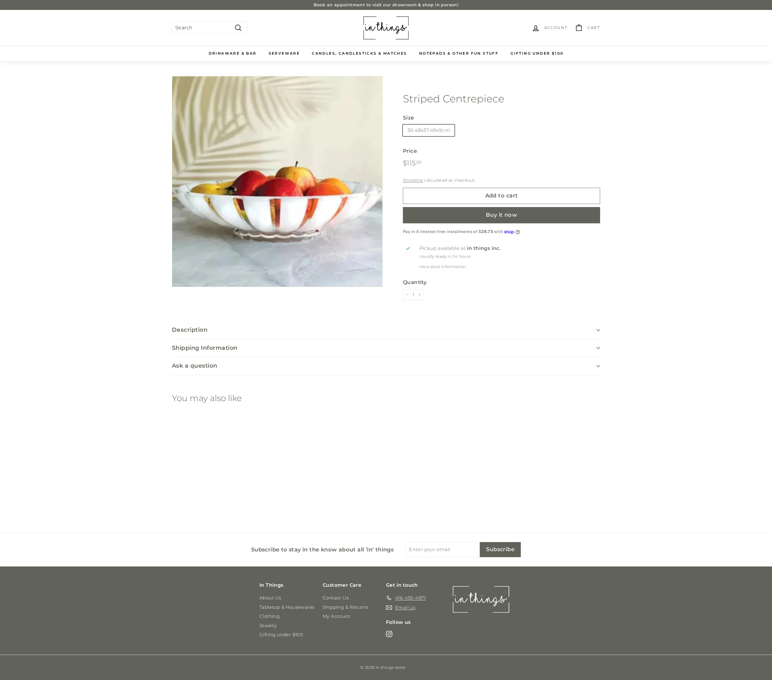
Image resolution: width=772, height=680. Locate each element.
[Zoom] (277, 181)
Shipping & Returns (345, 607)
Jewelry (268, 625)
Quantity (415, 282)
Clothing (269, 616)
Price (410, 151)
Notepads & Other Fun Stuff (458, 53)
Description (189, 329)
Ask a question (194, 365)
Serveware (284, 53)
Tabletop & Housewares (286, 607)
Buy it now (501, 215)
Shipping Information (205, 347)
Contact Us (336, 598)
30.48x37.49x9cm (428, 130)
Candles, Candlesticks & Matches (359, 53)
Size (408, 118)
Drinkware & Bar (233, 53)
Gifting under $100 (537, 53)
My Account (336, 616)
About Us (270, 598)
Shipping (413, 180)
